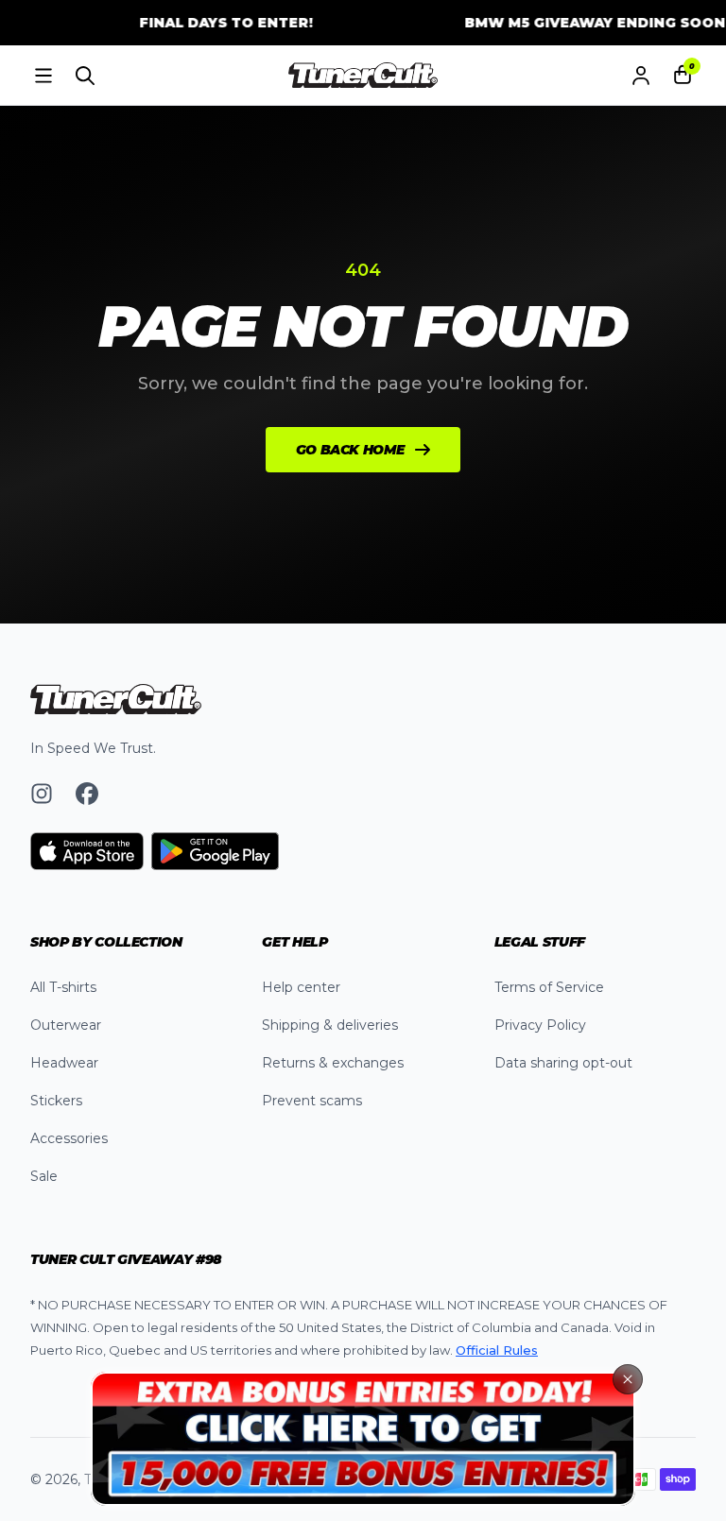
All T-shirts (63, 987)
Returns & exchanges (333, 1062)
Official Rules (497, 1350)
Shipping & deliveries (330, 1025)
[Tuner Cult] (363, 75)
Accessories (69, 1138)
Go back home (350, 449)
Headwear (64, 1062)
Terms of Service (549, 987)
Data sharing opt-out (563, 1062)
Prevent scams (312, 1100)
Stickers (56, 1100)
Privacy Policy (540, 1025)
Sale (44, 1176)
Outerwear (65, 1025)
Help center (301, 987)
